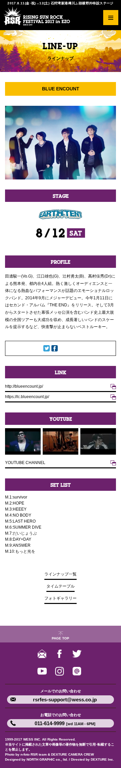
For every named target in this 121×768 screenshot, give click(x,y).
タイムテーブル (60, 586)
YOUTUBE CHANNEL (25, 462)
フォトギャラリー (60, 598)
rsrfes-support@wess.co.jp (65, 699)
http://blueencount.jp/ (24, 386)
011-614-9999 (65, 723)
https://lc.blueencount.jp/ (27, 396)
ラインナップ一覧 (60, 574)
